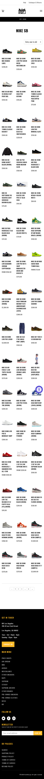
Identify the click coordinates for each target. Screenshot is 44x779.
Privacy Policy (8, 756)
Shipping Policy (8, 753)
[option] (22, 19)
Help (24, 2)
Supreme (5, 681)
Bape (4, 678)
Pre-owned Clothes (9, 697)
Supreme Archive (8, 688)
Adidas (4, 668)
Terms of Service (8, 763)
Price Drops (6, 658)
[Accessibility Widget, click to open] (39, 389)
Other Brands (7, 691)
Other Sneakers (8, 674)
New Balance (7, 671)
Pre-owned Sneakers (10, 694)
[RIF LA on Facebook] (9, 718)
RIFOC (4, 701)
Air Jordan (6, 661)
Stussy (5, 684)
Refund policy (7, 766)
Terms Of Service (8, 760)
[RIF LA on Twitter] (3, 718)
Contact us (8, 644)
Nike (3, 664)
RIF (3, 704)
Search (5, 750)
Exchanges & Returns (35, 2)
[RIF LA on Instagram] (14, 718)
